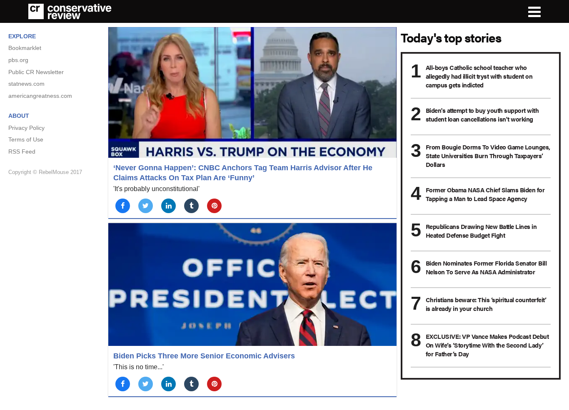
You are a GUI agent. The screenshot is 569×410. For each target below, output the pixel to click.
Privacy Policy (26, 127)
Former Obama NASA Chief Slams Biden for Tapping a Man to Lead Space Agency (485, 194)
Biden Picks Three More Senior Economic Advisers (204, 356)
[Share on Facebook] (122, 206)
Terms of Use (25, 139)
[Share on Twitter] (145, 206)
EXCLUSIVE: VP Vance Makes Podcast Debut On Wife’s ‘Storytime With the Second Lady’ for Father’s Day (487, 345)
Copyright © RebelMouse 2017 (45, 172)
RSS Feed (21, 151)
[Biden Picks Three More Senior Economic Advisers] (252, 284)
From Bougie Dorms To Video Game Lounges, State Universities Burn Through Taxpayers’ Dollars (488, 155)
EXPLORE (22, 36)
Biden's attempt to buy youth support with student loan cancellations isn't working (482, 114)
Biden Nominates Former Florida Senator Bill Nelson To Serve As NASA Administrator (486, 267)
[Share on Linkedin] (168, 206)
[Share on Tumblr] (191, 206)
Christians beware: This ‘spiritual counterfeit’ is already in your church (486, 304)
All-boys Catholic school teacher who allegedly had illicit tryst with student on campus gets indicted (479, 76)
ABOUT (18, 115)
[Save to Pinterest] (214, 206)
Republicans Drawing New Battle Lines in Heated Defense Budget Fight (481, 230)
